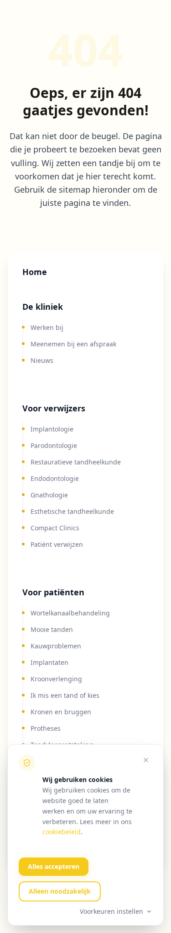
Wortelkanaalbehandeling (70, 613)
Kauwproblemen (56, 646)
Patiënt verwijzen (57, 544)
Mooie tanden (52, 629)
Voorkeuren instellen (111, 911)
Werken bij (47, 327)
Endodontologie (55, 478)
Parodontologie (54, 445)
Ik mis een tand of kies (65, 695)
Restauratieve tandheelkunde (76, 462)
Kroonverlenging (56, 678)
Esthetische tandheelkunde (72, 511)
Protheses (46, 728)
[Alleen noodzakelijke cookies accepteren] (146, 760)
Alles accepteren (53, 866)
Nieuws (42, 360)
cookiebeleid (61, 831)
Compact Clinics (55, 527)
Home (34, 271)
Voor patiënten (53, 592)
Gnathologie (49, 495)
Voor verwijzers (53, 408)
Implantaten (49, 662)
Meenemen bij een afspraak (73, 344)
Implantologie (52, 429)
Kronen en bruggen (61, 711)
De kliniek (42, 306)
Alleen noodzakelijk (60, 891)
